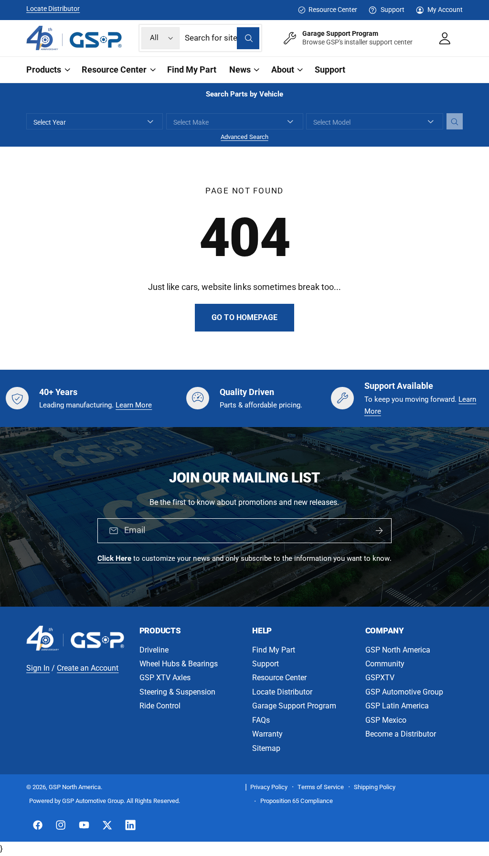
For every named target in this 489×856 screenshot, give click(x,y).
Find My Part (273, 649)
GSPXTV (379, 677)
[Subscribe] (379, 530)
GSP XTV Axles (165, 677)
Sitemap (266, 748)
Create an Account (87, 668)
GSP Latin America (397, 705)
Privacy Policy (268, 787)
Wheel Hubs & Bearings (178, 663)
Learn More (134, 405)
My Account (445, 9)
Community (384, 663)
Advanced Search (244, 136)
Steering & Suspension (177, 691)
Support (392, 9)
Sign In (38, 668)
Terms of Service (320, 787)
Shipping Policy (374, 787)
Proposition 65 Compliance (296, 800)
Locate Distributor (53, 8)
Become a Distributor (400, 733)
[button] (47, 70)
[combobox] (222, 38)
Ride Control (160, 705)
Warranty (267, 733)
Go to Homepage (244, 317)
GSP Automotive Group (404, 691)
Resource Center (332, 9)
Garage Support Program (294, 705)
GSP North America (397, 649)
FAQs (261, 720)
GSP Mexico (385, 720)
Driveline (154, 649)
